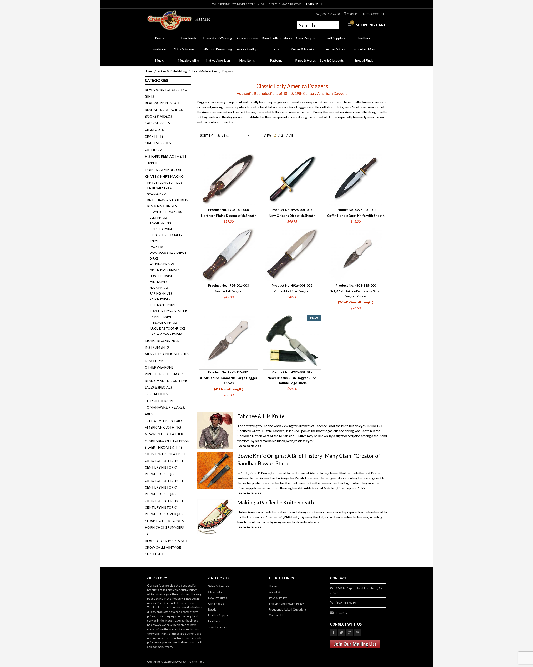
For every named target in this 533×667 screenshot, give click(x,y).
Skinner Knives (161, 316)
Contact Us (276, 615)
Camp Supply (305, 38)
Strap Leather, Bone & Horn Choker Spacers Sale (164, 527)
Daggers (157, 246)
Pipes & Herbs (305, 60)
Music (159, 60)
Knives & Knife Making (172, 71)
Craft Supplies (335, 38)
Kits (276, 49)
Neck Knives (159, 287)
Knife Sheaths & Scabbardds (159, 191)
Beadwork (188, 38)
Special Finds (364, 60)
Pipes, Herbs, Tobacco (164, 374)
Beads (159, 38)
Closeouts (154, 130)
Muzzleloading (188, 60)
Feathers (364, 38)
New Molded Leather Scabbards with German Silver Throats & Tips (167, 440)
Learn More (314, 3)
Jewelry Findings (247, 49)
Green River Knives (165, 270)
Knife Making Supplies (164, 182)
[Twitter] (341, 632)
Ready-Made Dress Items (166, 380)
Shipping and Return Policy (286, 603)
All (291, 135)
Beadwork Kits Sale (162, 103)
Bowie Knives (160, 223)
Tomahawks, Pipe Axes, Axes (165, 410)
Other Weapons (159, 367)
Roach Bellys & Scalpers (169, 311)
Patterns (276, 60)
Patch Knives (160, 299)
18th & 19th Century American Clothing (163, 424)
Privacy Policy (278, 597)
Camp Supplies (157, 123)
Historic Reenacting (217, 49)
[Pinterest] (357, 632)
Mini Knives (159, 281)
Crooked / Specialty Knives (166, 238)
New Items (247, 60)
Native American (218, 60)
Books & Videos (246, 38)
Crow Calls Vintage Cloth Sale (163, 550)
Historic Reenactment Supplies (166, 159)
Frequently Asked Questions (288, 609)
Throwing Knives (164, 322)
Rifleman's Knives (163, 305)
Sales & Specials (158, 387)
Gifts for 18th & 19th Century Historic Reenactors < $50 (164, 467)
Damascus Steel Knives (168, 252)
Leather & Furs (334, 49)
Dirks (154, 258)
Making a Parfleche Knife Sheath (275, 502)
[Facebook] (333, 632)
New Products (217, 597)
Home (148, 71)
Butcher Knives (162, 229)
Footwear (159, 49)
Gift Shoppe (216, 603)
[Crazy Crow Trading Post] (185, 20)
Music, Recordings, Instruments (162, 344)
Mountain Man (364, 49)
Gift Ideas (153, 150)
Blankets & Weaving (217, 38)
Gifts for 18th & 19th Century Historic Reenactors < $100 (164, 487)
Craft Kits (154, 136)
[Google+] (349, 632)
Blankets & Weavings (164, 110)
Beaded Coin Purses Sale (166, 541)
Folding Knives (162, 264)
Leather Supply (218, 615)
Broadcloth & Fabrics (276, 38)
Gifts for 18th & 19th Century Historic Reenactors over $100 (164, 507)
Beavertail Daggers (166, 211)
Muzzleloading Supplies (167, 354)
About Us (275, 592)
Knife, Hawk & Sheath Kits (167, 200)
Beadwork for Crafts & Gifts (166, 93)
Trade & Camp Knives (166, 334)
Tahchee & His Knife (260, 416)
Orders (352, 14)
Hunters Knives (162, 276)
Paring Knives (161, 293)
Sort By (206, 135)
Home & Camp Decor (163, 170)
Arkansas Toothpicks (168, 328)
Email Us (341, 613)
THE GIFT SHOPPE (159, 400)
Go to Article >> (249, 446)
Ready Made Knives (204, 71)
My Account (375, 14)
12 (274, 135)
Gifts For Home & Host (165, 454)
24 (283, 135)
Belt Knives (159, 217)
